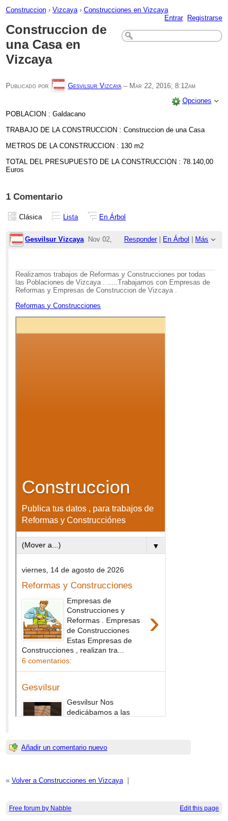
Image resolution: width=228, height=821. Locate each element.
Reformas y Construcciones (58, 306)
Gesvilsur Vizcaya (94, 86)
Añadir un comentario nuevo (64, 747)
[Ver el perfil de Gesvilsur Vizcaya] (58, 86)
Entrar (173, 18)
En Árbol (112, 217)
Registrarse (204, 18)
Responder (140, 239)
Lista (70, 217)
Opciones (197, 101)
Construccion (26, 10)
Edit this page (199, 808)
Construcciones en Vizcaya (126, 10)
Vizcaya (64, 10)
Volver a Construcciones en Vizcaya (67, 780)
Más (201, 239)
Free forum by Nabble (40, 808)
